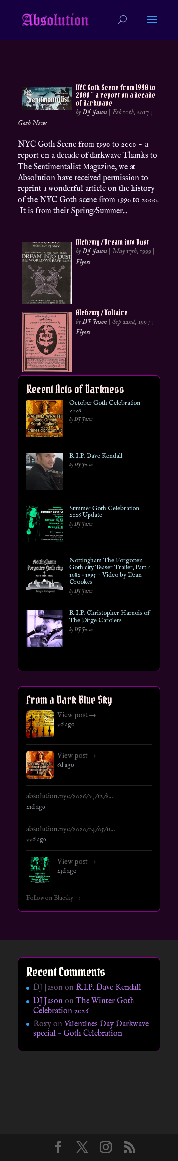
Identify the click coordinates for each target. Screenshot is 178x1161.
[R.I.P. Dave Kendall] (44, 473)
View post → (76, 715)
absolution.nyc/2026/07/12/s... (69, 796)
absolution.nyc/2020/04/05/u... (70, 829)
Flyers (83, 262)
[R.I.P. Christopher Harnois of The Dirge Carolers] (44, 630)
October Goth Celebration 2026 (104, 407)
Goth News (32, 123)
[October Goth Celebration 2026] (44, 420)
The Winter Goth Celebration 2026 (83, 1006)
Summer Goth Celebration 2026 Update (104, 512)
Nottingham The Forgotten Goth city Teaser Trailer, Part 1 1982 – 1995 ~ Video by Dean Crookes (109, 571)
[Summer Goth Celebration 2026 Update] (44, 525)
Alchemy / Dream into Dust (112, 242)
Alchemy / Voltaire (102, 312)
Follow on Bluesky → (53, 898)
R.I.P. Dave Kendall (95, 456)
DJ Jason (94, 112)
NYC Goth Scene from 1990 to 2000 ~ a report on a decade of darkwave (115, 95)
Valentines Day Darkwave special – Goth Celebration (91, 1029)
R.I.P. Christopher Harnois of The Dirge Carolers (109, 617)
